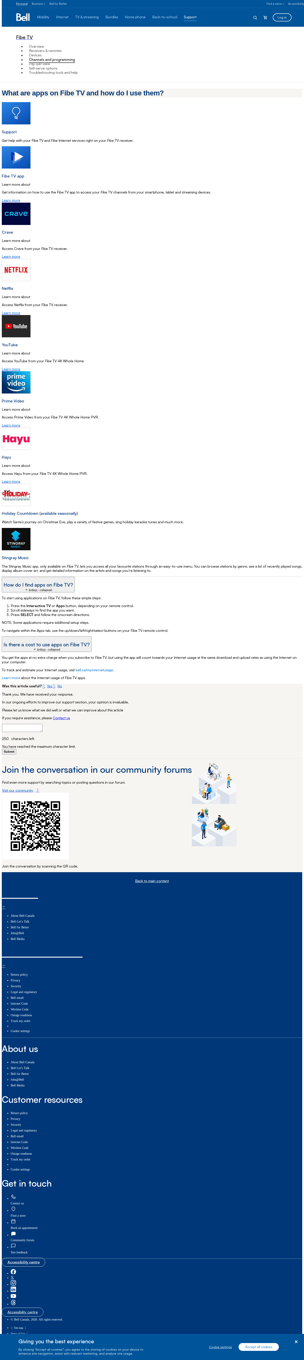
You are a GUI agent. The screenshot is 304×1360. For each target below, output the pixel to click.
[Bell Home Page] (23, 17)
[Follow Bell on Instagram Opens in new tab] (13, 1284)
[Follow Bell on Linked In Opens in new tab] (13, 1291)
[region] (152, 1347)
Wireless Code (19, 1009)
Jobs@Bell (17, 933)
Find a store (274, 3)
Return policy (19, 974)
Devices (35, 55)
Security (16, 986)
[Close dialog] (296, 1342)
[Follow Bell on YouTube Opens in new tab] (13, 1297)
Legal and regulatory (24, 992)
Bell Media (17, 939)
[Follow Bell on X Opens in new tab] (12, 1278)
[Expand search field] (255, 17)
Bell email (17, 997)
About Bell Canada (22, 915)
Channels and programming (52, 59)
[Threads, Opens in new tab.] (13, 1304)
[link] (13, 1197)
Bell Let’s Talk (20, 921)
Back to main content (152, 881)
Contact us (61, 718)
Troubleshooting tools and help (53, 72)
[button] (38, 584)
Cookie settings (220, 1347)
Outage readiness (21, 1015)
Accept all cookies (258, 1347)
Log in (282, 17)
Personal (22, 3)
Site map (18, 1327)
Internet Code (19, 1003)
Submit (9, 751)
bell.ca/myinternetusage (94, 670)
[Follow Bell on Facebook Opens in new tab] (13, 1273)
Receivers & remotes (45, 50)
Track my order (20, 1021)
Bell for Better (58, 3)
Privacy (15, 980)
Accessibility (296, 3)
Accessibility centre (24, 1262)
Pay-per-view (39, 64)
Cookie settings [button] (20, 1031)
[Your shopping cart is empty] (265, 17)
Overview (36, 46)
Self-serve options (43, 68)
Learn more (11, 678)
